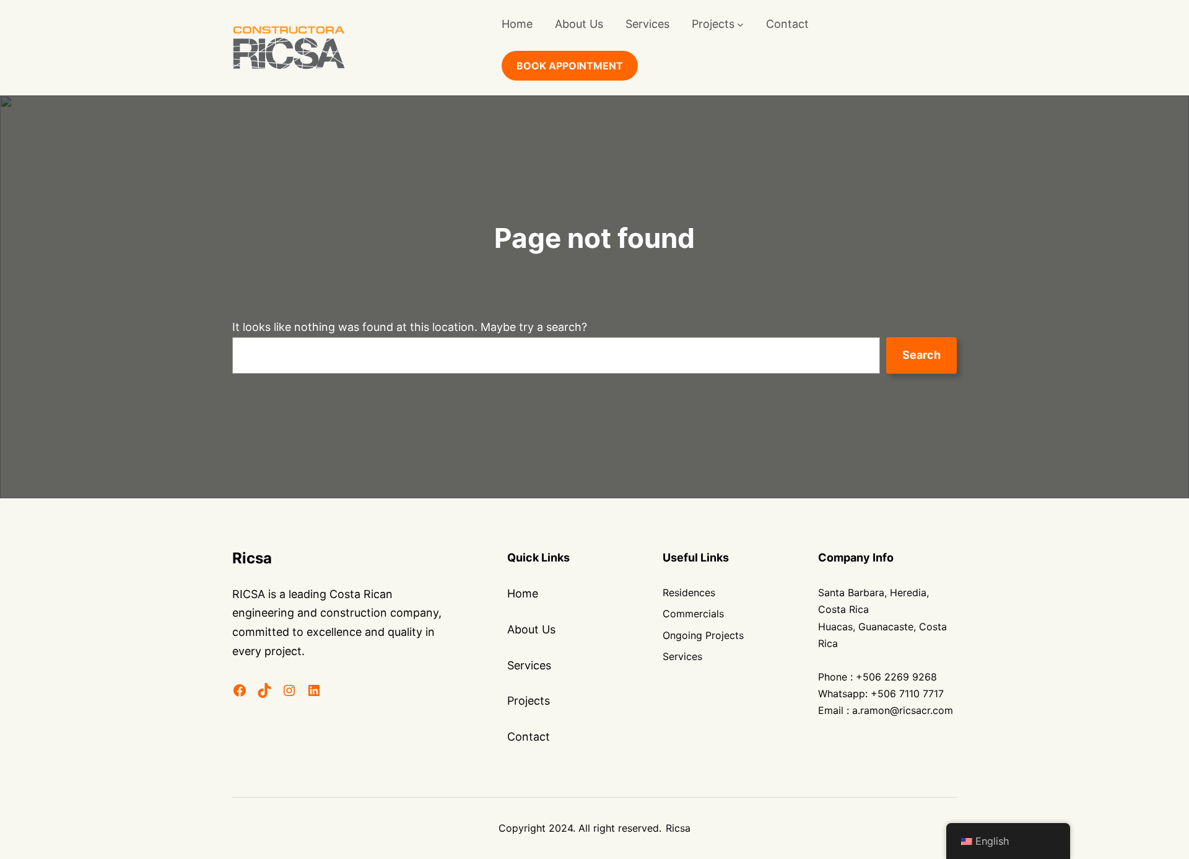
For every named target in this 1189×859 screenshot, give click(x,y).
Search (921, 354)
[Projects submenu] (740, 24)
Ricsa (252, 558)
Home (517, 23)
